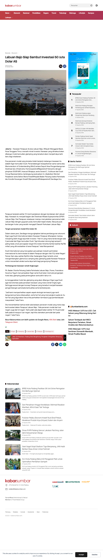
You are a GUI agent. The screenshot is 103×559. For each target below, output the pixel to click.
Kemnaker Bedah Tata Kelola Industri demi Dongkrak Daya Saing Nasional (84, 145)
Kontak (23, 512)
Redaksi (15, 512)
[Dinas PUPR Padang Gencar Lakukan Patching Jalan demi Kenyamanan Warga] (13, 435)
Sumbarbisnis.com (80, 306)
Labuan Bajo (30, 331)
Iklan (38, 512)
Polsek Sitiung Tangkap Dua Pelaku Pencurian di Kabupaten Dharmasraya (82, 257)
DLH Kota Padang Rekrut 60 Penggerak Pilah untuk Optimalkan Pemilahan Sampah (82, 202)
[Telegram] (60, 344)
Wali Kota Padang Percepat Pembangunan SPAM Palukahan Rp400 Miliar (85, 107)
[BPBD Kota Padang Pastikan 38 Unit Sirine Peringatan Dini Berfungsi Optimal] (13, 393)
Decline (94, 555)
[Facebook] (53, 344)
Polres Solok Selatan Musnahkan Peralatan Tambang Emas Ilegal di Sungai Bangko (83, 264)
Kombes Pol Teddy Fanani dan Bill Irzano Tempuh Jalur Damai (82, 250)
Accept (81, 555)
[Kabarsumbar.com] (13, 5)
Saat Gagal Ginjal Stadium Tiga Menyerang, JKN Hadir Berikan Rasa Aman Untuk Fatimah (82, 195)
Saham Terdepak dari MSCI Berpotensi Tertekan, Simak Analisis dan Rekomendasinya (80, 322)
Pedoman (45, 512)
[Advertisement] (51, 36)
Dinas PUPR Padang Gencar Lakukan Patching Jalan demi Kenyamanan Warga (82, 188)
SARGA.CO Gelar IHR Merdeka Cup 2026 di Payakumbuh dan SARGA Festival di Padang (84, 130)
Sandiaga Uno (49, 331)
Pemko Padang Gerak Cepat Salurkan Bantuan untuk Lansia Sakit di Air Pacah (85, 137)
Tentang (7, 512)
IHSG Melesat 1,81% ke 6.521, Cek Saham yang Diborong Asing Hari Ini (82, 313)
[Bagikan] (64, 66)
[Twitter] (56, 344)
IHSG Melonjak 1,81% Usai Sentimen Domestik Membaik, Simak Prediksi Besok (80, 331)
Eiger (13, 331)
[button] (91, 5)
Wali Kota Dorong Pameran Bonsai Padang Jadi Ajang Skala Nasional (85, 122)
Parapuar (40, 331)
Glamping (21, 331)
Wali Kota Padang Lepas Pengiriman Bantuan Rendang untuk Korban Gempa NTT (84, 114)
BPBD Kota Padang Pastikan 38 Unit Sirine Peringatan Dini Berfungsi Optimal (85, 99)
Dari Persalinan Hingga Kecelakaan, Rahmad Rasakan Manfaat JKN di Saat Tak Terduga (82, 173)
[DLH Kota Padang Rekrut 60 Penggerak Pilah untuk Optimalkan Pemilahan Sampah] (13, 464)
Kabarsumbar (8, 65)
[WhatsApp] (64, 344)
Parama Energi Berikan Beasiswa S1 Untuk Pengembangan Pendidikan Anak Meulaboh (85, 153)
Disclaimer (31, 512)
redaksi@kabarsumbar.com (17, 489)
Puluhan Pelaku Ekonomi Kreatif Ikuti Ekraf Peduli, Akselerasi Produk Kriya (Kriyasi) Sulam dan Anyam (82, 181)
